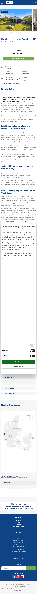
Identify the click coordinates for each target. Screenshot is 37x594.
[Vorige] (2, 20)
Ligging (10, 32)
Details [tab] (27, 221)
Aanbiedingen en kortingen (18, 586)
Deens (4, 94)
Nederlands (21, 94)
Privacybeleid (18, 522)
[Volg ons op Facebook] (14, 576)
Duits (9, 94)
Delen (34, 43)
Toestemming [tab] (10, 221)
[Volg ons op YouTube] (22, 576)
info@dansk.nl (20, 549)
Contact (6, 584)
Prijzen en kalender (18, 58)
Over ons (18, 524)
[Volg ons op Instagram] (18, 576)
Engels (14, 94)
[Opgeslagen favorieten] (31, 2)
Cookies (18, 520)
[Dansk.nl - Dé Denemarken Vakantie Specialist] (9, 2)
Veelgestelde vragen (18, 526)
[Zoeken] (35, 2)
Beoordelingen (19, 32)
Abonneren (32, 568)
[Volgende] (34, 20)
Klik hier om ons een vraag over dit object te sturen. (19, 508)
